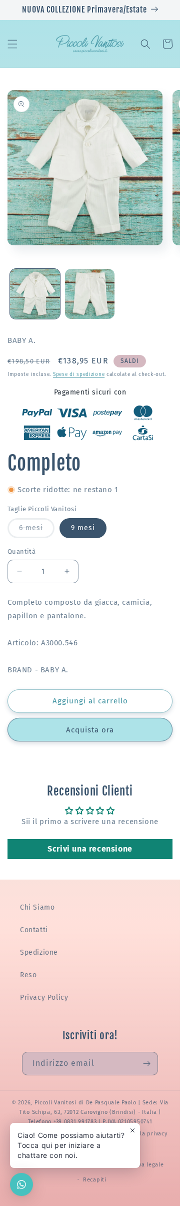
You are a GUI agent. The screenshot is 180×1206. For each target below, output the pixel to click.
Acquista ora (90, 729)
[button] (13, 44)
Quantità (22, 551)
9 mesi (83, 528)
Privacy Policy (44, 997)
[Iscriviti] (147, 1063)
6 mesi (36, 530)
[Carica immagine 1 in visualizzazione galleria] (35, 294)
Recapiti (94, 1179)
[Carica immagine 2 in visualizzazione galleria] (90, 294)
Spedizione (39, 952)
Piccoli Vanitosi (55, 1102)
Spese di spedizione (78, 374)
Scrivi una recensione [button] (90, 849)
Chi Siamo (37, 907)
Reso (28, 975)
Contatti (34, 930)
